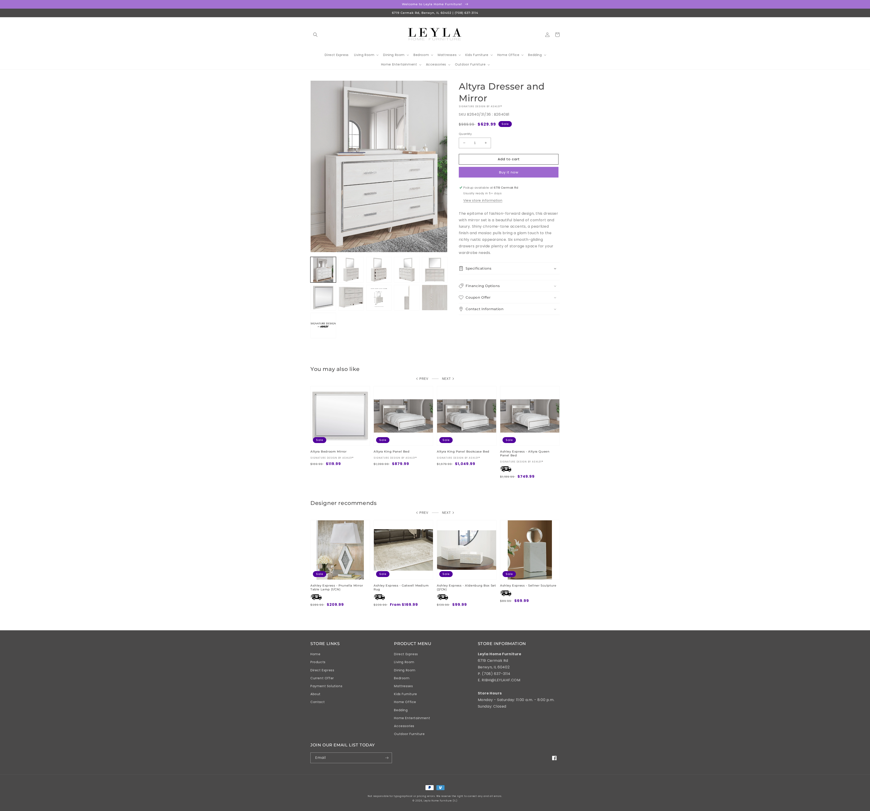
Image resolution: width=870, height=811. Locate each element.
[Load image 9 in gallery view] (407, 297)
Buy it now (508, 172)
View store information (482, 200)
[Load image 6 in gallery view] (323, 297)
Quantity (465, 134)
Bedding (401, 710)
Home (315, 654)
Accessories (404, 726)
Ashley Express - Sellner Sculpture (528, 585)
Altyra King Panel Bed (392, 451)
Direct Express (322, 670)
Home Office (405, 702)
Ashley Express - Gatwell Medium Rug (401, 587)
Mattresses (403, 686)
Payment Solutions (326, 686)
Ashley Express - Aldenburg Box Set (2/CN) (466, 587)
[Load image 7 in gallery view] (351, 297)
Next (446, 378)
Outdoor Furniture (409, 734)
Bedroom (401, 678)
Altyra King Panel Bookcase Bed (463, 451)
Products (318, 662)
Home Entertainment (412, 718)
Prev (423, 378)
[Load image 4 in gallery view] (407, 270)
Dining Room (405, 670)
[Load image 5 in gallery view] (434, 270)
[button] (315, 35)
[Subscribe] (387, 758)
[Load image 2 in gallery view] (351, 270)
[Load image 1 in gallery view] (323, 270)
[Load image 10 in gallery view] (434, 297)
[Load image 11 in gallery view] (323, 325)
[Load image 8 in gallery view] (379, 297)
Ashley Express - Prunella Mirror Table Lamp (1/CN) (336, 587)
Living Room (404, 662)
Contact (317, 702)
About (315, 694)
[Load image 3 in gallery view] (379, 270)
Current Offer (322, 678)
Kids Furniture (405, 694)
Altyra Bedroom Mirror (328, 451)
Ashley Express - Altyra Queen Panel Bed (524, 453)
